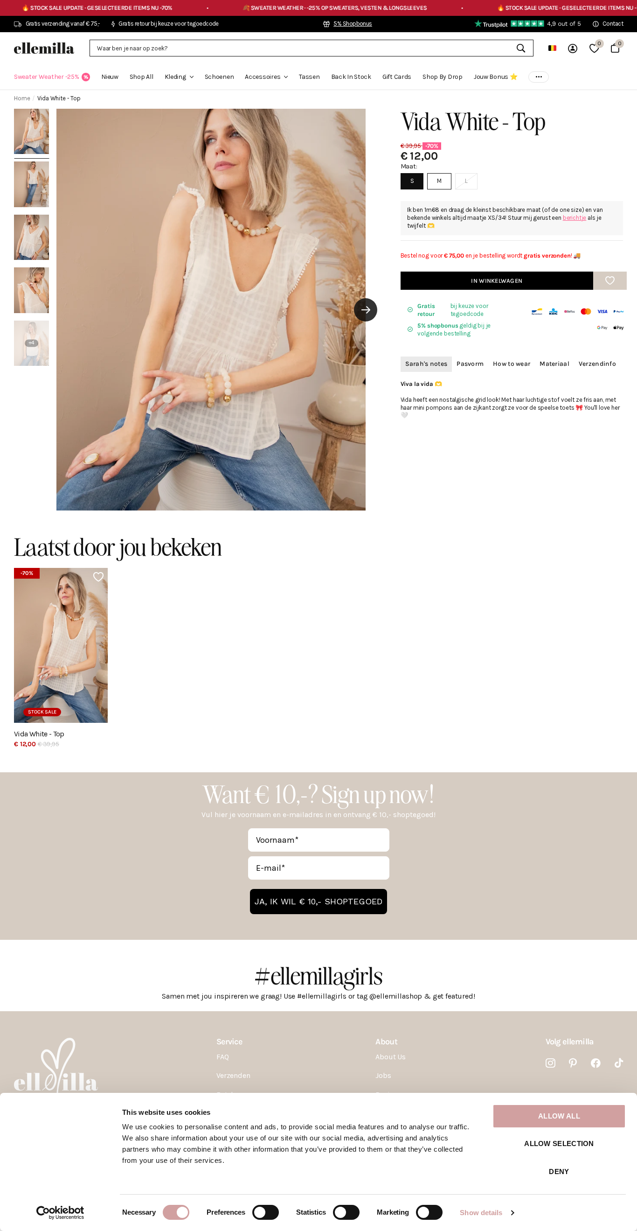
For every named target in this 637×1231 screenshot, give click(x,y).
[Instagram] (550, 1063)
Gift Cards (396, 77)
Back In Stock (351, 77)
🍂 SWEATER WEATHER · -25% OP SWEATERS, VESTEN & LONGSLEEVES (276, 7)
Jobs (383, 1075)
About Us (390, 1056)
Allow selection (559, 1143)
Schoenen (219, 77)
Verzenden (233, 1075)
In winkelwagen (496, 280)
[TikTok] (619, 1063)
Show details (481, 1213)
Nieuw (109, 77)
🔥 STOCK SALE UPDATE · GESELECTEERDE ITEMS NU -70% (513, 7)
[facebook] (596, 1063)
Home (22, 98)
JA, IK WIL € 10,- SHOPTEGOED (318, 901)
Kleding (175, 77)
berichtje (575, 217)
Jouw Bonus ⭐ (496, 77)
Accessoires (262, 77)
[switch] (265, 1212)
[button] (365, 310)
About (386, 1041)
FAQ (222, 1056)
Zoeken (520, 48)
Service (229, 1041)
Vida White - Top (39, 734)
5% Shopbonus (352, 23)
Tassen (309, 77)
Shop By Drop (442, 77)
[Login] (573, 48)
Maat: (409, 166)
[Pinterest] (573, 1063)
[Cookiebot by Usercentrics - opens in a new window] (60, 1213)
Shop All (141, 77)
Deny (559, 1171)
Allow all (559, 1116)
